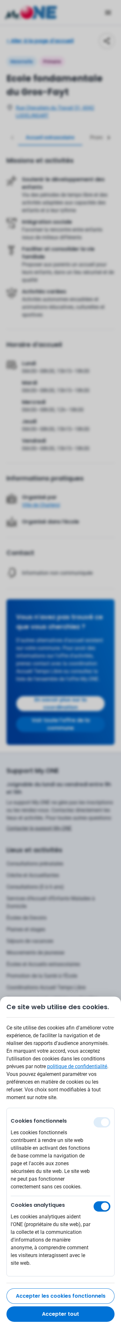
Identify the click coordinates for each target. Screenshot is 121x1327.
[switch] (102, 1206)
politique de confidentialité (77, 1066)
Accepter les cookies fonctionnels (61, 1296)
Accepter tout (60, 1314)
